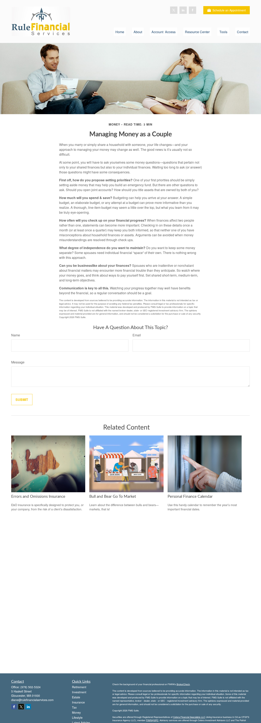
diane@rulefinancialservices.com (32, 700)
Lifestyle (77, 717)
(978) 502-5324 (30, 687)
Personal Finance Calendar (190, 497)
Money (76, 712)
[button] (120, 31)
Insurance (78, 702)
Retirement (79, 687)
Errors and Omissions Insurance (38, 497)
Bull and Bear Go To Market (112, 497)
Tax (74, 707)
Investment (79, 692)
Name (15, 335)
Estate (76, 697)
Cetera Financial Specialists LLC (189, 717)
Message (17, 362)
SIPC (155, 720)
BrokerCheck (183, 684)
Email (137, 335)
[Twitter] (173, 10)
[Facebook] (192, 10)
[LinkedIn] (183, 10)
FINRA (149, 720)
